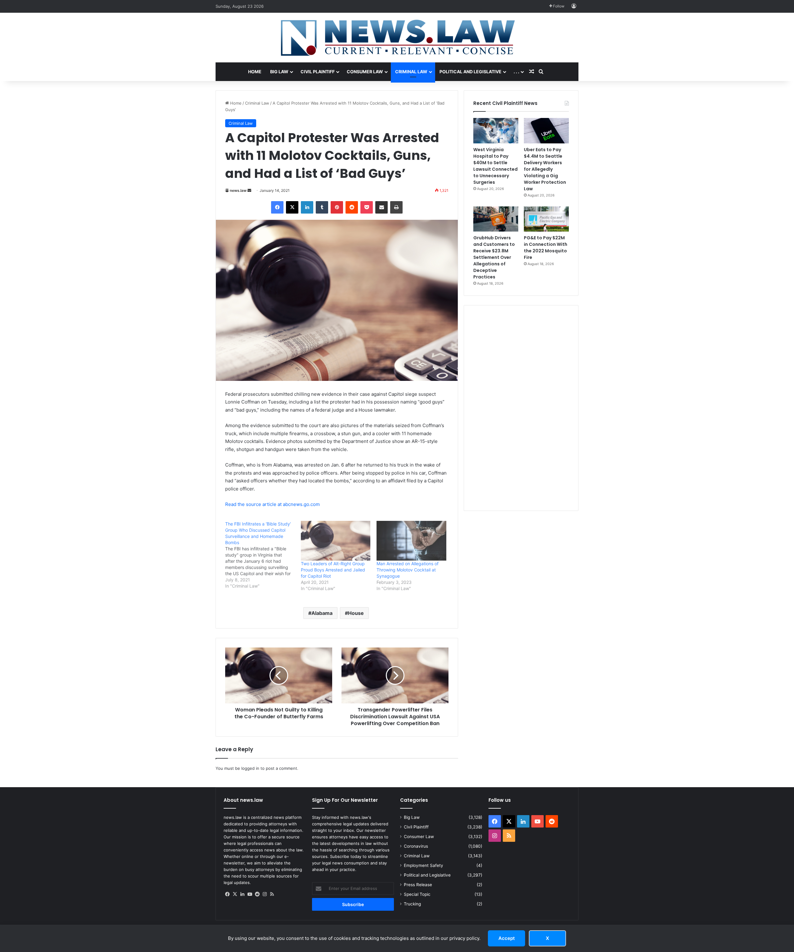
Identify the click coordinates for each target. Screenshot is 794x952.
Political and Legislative (470, 71)
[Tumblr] (322, 207)
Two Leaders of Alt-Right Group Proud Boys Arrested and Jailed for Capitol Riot (333, 570)
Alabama (321, 613)
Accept (506, 938)
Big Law (279, 71)
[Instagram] (264, 894)
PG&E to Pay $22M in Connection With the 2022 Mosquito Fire (545, 247)
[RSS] (272, 894)
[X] (292, 207)
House (356, 613)
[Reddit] (352, 207)
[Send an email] (249, 190)
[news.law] (397, 37)
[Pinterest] (337, 207)
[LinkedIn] (307, 207)
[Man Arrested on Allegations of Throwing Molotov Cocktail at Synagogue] (411, 541)
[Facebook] (277, 207)
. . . (516, 71)
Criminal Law (411, 71)
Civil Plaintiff (318, 71)
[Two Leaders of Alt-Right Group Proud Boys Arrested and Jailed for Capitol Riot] (335, 541)
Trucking (412, 903)
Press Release (418, 884)
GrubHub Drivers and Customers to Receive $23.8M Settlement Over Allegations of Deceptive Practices (494, 257)
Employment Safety (423, 865)
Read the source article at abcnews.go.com (272, 504)
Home (254, 71)
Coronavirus (416, 846)
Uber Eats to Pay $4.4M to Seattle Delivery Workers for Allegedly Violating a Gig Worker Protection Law (545, 169)
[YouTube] (249, 894)
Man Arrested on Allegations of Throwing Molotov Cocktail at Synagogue (408, 570)
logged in (250, 768)
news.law (238, 190)
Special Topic (417, 894)
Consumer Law (365, 71)
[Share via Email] (381, 207)
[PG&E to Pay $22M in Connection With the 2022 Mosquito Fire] (546, 219)
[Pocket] (366, 207)
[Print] (396, 207)
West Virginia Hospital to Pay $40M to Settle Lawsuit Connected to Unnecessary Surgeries (495, 166)
